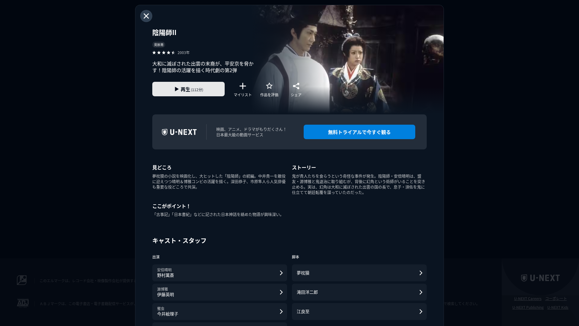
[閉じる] (146, 16)
